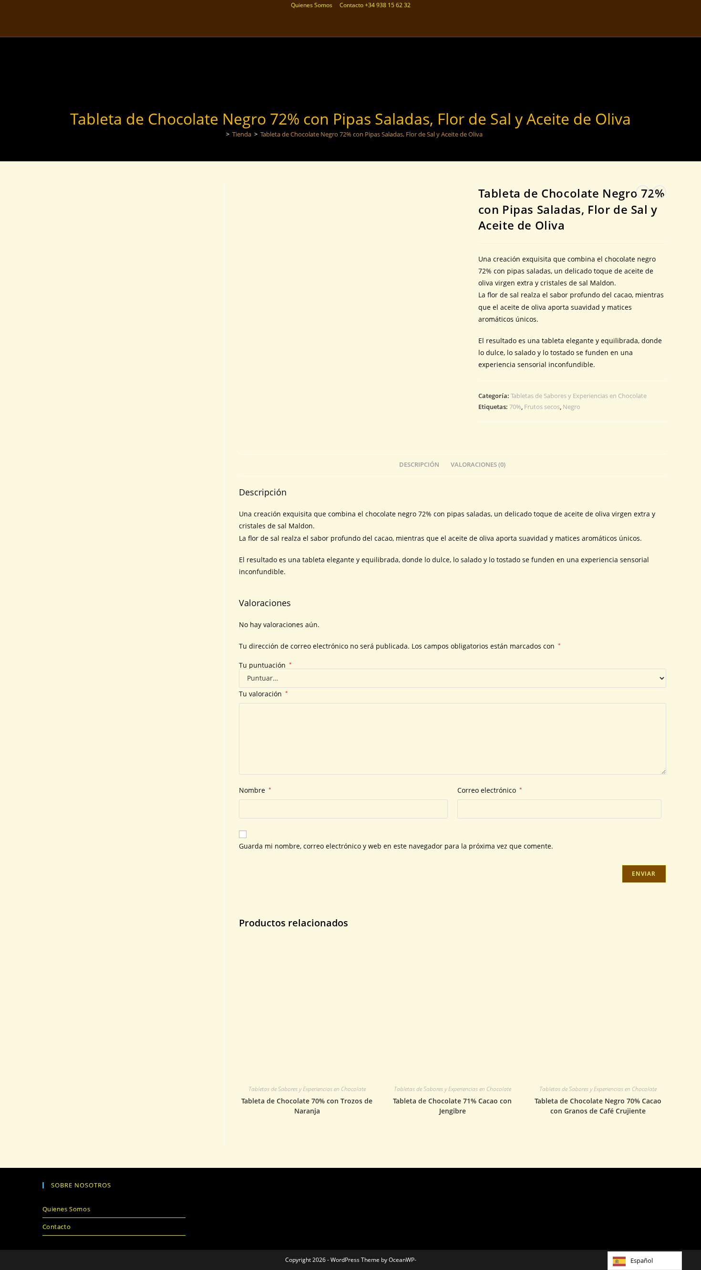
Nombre (255, 790)
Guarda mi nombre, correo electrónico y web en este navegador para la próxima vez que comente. (396, 845)
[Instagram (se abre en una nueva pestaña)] (344, 26)
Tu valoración (263, 693)
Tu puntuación (265, 665)
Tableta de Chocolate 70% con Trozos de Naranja (306, 1105)
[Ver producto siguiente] (659, 192)
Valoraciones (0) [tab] (478, 465)
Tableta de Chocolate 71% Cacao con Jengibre (452, 1105)
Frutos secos (542, 406)
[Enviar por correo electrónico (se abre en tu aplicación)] (356, 26)
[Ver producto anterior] (642, 192)
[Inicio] (220, 134)
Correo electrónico (489, 790)
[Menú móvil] (663, 43)
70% (515, 406)
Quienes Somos (311, 5)
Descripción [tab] (419, 465)
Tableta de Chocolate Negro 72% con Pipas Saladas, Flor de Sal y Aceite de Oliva (371, 134)
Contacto (351, 5)
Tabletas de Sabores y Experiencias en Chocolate (579, 395)
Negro (571, 406)
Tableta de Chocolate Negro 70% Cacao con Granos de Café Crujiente (598, 1105)
